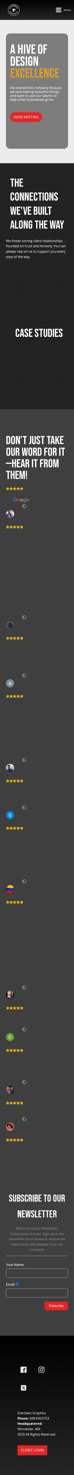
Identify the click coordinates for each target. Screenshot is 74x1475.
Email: (10, 1284)
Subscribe (56, 1306)
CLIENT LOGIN (32, 1450)
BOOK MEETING (26, 117)
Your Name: (15, 1264)
